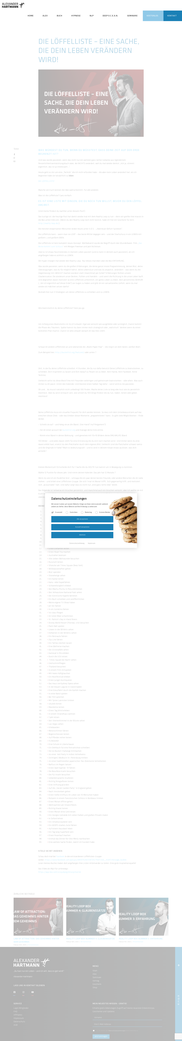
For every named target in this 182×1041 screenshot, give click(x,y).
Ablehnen (82, 535)
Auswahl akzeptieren (82, 527)
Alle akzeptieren (82, 519)
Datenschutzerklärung (77, 543)
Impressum (91, 543)
